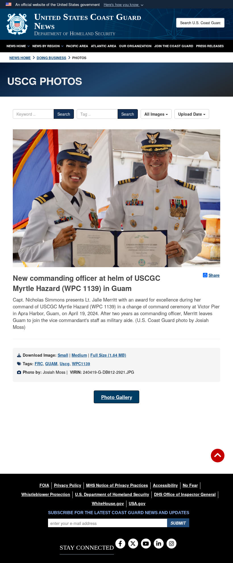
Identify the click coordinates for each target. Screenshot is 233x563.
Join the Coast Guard (173, 46)
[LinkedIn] (159, 544)
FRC (39, 363)
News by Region (46, 46)
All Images (155, 114)
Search (63, 114)
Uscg (65, 363)
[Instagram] (171, 544)
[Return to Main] (217, 459)
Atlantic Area (103, 46)
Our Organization (135, 46)
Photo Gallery (116, 397)
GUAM (51, 363)
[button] (124, 5)
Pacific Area (77, 46)
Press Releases (210, 46)
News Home (16, 46)
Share (214, 275)
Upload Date (190, 114)
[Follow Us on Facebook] (120, 544)
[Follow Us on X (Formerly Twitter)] (133, 544)
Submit (178, 523)
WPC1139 (81, 363)
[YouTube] (146, 544)
